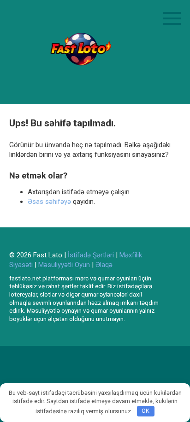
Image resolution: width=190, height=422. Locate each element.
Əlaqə (104, 265)
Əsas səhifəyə (49, 201)
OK (145, 410)
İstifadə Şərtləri (91, 255)
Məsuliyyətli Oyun (64, 265)
